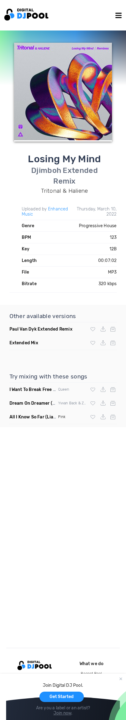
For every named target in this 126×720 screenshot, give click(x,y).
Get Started (62, 696)
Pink (62, 417)
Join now (63, 713)
